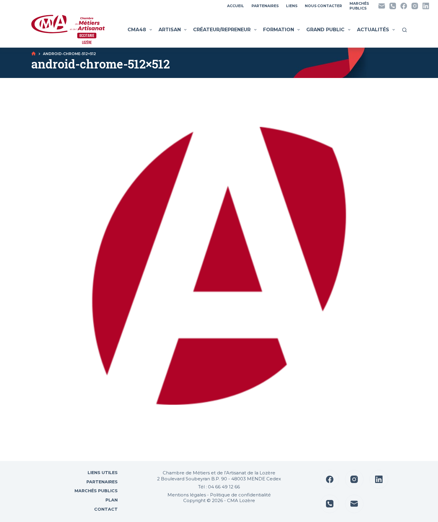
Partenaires (265, 6)
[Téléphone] (392, 6)
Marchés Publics (96, 490)
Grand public (325, 29)
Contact (105, 509)
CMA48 (137, 29)
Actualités (373, 29)
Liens (291, 6)
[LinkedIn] (426, 6)
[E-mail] (381, 6)
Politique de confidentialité (240, 495)
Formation (278, 29)
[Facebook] (403, 6)
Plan (111, 500)
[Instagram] (414, 6)
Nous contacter (323, 6)
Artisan (170, 29)
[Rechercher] (404, 30)
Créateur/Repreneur (222, 29)
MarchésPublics (359, 5)
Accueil (235, 6)
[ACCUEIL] (33, 53)
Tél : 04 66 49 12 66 (219, 487)
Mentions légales (186, 495)
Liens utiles (102, 472)
